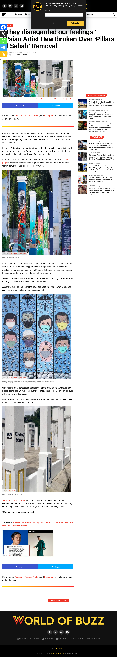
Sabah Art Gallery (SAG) (13, 500)
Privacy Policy (93, 639)
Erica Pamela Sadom (19, 55)
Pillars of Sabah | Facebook (44, 99)
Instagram (48, 116)
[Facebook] (3, 27)
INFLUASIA (59, 649)
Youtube (28, 116)
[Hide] (1, 60)
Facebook (18, 116)
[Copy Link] (3, 54)
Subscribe (75, 23)
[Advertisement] (96, 76)
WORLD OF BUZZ (57, 653)
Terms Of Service (76, 639)
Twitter (36, 116)
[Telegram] (3, 47)
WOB (10, 555)
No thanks (57, 23)
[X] (3, 34)
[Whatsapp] (3, 41)
